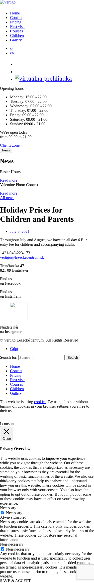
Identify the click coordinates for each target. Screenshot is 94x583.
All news (7, 198)
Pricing (15, 22)
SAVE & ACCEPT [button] (15, 581)
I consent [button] (7, 424)
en (12, 53)
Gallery (16, 40)
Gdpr (14, 349)
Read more (8, 180)
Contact (16, 17)
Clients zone (10, 145)
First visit (17, 26)
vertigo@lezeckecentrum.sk (22, 257)
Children (17, 35)
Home (15, 13)
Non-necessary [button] (12, 544)
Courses (16, 31)
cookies (40, 402)
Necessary (14, 513)
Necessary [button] (8, 508)
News (6, 150)
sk (12, 48)
